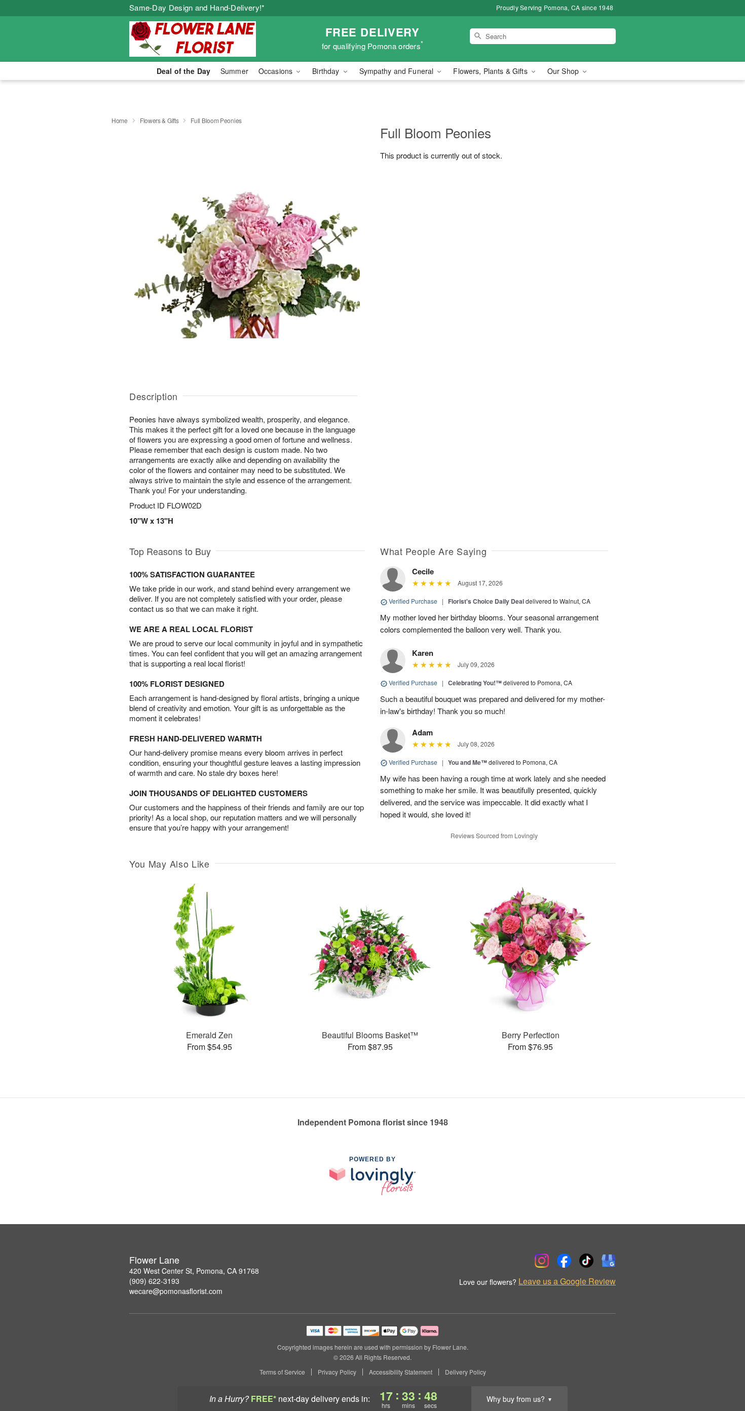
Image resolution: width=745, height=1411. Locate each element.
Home (119, 120)
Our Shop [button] (564, 71)
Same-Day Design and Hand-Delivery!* (197, 7)
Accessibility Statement (400, 1372)
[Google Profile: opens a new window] (609, 1260)
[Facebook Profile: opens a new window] (564, 1260)
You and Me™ (467, 762)
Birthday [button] (326, 71)
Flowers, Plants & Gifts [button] (491, 71)
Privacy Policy (337, 1372)
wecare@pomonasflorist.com (175, 1291)
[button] (718, 1368)
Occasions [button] (276, 71)
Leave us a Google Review (567, 1281)
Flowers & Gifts (159, 120)
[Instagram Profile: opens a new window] (542, 1260)
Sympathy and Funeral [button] (397, 71)
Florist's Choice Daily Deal (486, 601)
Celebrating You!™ (475, 682)
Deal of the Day (183, 71)
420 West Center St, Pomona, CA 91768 (194, 1271)
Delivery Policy (465, 1372)
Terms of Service (282, 1372)
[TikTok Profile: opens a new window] (586, 1260)
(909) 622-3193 (154, 1281)
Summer (234, 71)
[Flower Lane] (202, 39)
